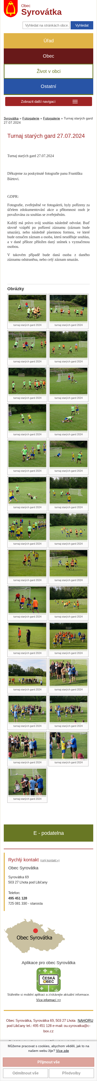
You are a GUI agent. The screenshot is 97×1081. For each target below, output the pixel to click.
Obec (48, 56)
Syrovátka (11, 118)
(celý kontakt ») (50, 860)
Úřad (49, 40)
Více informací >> (48, 1000)
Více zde (62, 1051)
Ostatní (48, 86)
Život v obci (49, 71)
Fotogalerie (30, 118)
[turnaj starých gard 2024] (27, 309)
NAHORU (85, 1020)
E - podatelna (48, 833)
